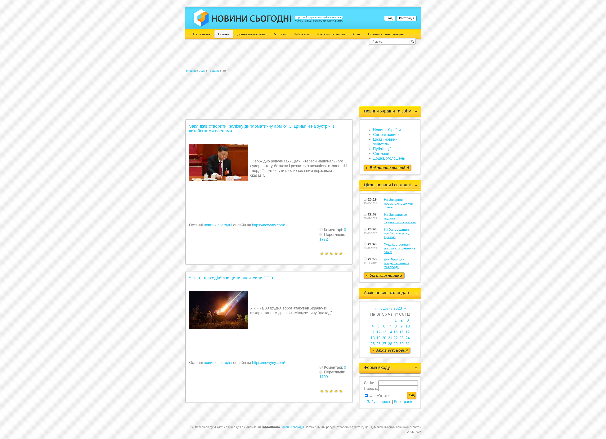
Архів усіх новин (392, 350)
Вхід (389, 18)
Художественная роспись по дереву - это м (399, 248)
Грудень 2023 (390, 308)
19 (378, 338)
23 (401, 338)
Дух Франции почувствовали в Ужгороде (396, 263)
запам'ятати (379, 396)
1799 (323, 377)
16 (401, 332)
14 (390, 332)
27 (384, 344)
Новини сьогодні (293, 427)
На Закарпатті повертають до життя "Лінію (400, 203)
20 (384, 338)
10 (407, 326)
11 (373, 332)
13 (384, 332)
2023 (202, 70)
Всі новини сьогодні (389, 168)
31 (407, 344)
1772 (323, 239)
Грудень (214, 70)
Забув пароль (379, 402)
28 (390, 344)
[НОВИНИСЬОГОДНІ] (251, 18)
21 (390, 338)
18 (372, 338)
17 (407, 332)
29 (395, 344)
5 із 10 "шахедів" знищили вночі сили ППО (231, 278)
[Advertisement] (271, 56)
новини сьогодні (218, 225)
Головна (190, 70)
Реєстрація (406, 18)
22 (395, 338)
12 (378, 332)
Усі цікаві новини (386, 275)
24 (407, 338)
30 (401, 344)
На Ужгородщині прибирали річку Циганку (397, 233)
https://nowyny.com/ (268, 225)
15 (395, 332)
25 (372, 344)
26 (378, 344)
